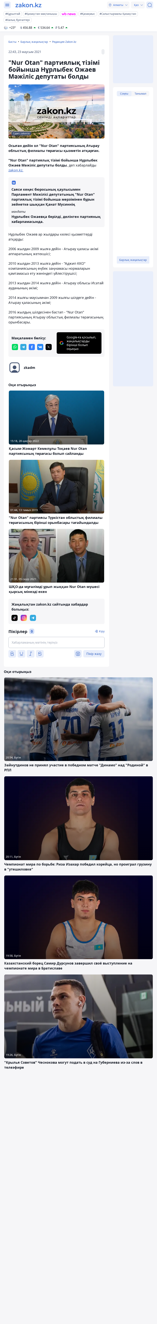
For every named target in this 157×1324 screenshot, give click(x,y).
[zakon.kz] (28, 5)
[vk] (40, 347)
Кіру (102, 631)
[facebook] (31, 347)
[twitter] (48, 347)
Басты (12, 42)
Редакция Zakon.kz (64, 42)
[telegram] (23, 347)
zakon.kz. (15, 170)
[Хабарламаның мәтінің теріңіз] (56, 642)
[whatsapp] (14, 347)
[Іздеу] (149, 5)
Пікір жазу (93, 654)
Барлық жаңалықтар (34, 42)
